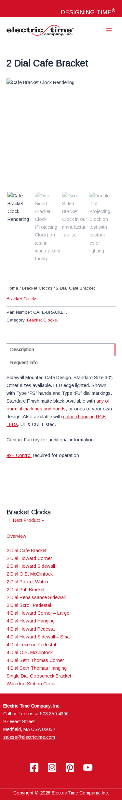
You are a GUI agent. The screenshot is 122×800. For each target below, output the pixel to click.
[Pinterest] (70, 767)
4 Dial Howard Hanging (31, 620)
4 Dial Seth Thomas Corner (35, 660)
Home (12, 288)
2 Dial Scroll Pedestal (29, 605)
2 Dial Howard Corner (29, 558)
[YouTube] (88, 767)
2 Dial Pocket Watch (27, 581)
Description (22, 349)
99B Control (19, 455)
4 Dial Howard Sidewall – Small (39, 636)
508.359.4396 (54, 713)
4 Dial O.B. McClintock (30, 652)
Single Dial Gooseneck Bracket (39, 676)
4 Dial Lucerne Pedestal (31, 644)
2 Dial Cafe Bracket (27, 550)
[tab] (61, 349)
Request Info (24, 362)
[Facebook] (34, 767)
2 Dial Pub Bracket (26, 589)
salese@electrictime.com (29, 737)
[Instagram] (52, 767)
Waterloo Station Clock (31, 683)
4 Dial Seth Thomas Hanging (37, 668)
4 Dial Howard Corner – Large (38, 613)
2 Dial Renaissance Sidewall (36, 597)
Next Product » (28, 520)
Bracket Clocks (37, 288)
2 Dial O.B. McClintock (30, 574)
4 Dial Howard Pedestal (31, 629)
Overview (16, 536)
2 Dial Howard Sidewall (31, 566)
